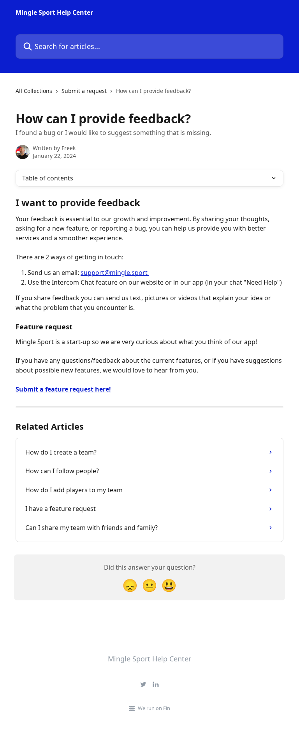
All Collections (34, 90)
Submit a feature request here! (63, 389)
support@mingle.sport (114, 272)
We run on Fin (154, 708)
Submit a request (84, 90)
